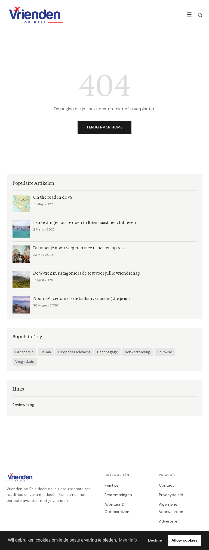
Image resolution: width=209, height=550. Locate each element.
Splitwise (164, 352)
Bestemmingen (118, 494)
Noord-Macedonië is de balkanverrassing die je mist (82, 298)
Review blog (23, 404)
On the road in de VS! (53, 197)
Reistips (111, 485)
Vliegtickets (24, 362)
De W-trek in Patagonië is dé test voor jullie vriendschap (86, 273)
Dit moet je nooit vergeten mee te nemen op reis (78, 248)
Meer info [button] (128, 540)
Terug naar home (104, 127)
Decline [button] (155, 540)
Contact (166, 485)
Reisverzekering (137, 352)
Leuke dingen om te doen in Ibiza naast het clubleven (84, 222)
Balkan (46, 352)
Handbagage (107, 352)
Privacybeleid (171, 494)
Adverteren (169, 521)
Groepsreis (24, 352)
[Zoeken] (200, 15)
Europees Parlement (74, 352)
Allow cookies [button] (184, 540)
